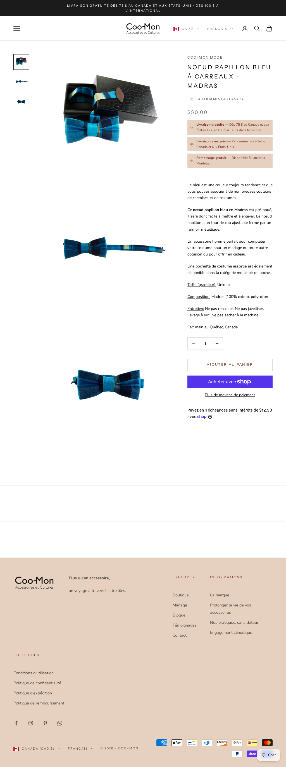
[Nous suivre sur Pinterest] (45, 723)
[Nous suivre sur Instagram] (31, 723)
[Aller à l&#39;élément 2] (21, 82)
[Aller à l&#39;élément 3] (21, 102)
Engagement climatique (231, 632)
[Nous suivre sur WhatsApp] (60, 723)
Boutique (181, 595)
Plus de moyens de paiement (230, 395)
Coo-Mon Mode (205, 57)
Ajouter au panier (230, 364)
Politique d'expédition (32, 693)
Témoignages (185, 625)
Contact (180, 635)
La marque (219, 595)
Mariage (180, 605)
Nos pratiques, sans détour (234, 622)
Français (217, 29)
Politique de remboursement (38, 703)
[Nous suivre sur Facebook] (16, 723)
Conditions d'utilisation (33, 673)
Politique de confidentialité (37, 683)
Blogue (179, 615)
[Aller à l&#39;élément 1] (21, 62)
